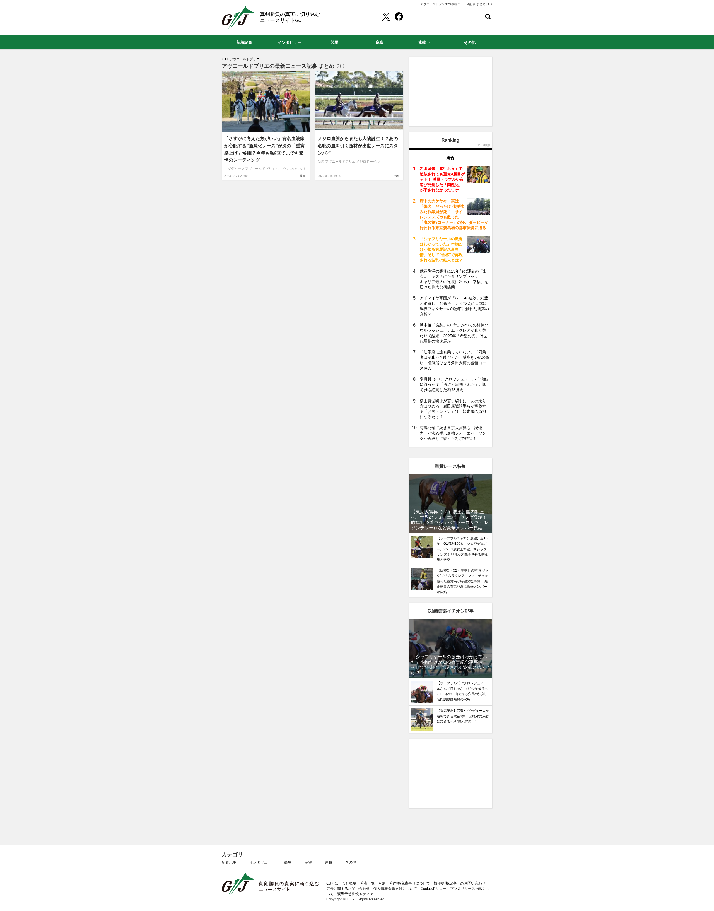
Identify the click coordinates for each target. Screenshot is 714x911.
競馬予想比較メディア (355, 894)
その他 (350, 862)
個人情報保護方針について (395, 888)
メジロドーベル (368, 161)
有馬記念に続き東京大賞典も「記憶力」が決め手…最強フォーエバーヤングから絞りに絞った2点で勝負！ (453, 432)
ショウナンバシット (291, 169)
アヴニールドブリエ (260, 169)
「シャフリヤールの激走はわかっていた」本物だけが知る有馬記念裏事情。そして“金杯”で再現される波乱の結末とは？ (441, 249)
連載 (328, 862)
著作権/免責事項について (409, 883)
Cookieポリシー (433, 888)
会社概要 (349, 883)
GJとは (332, 883)
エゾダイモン (234, 169)
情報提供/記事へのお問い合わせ (460, 883)
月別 (381, 883)
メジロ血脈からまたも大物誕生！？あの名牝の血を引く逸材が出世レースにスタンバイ (358, 145)
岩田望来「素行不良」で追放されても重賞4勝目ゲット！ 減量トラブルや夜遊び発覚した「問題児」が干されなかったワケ (442, 179)
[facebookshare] (399, 16)
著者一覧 (367, 883)
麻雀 (308, 862)
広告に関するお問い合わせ (348, 888)
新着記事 (229, 862)
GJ (238, 18)
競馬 (302, 175)
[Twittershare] (386, 16)
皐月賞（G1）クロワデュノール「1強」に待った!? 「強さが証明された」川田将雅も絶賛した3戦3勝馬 (455, 384)
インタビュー (260, 862)
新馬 (321, 161)
